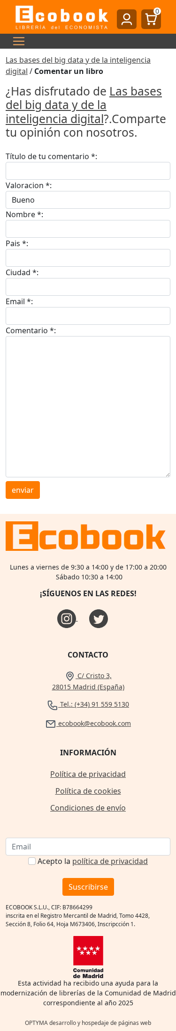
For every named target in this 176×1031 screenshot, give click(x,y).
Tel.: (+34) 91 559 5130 (93, 704)
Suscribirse (88, 887)
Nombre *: (24, 214)
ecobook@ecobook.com (93, 723)
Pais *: (17, 243)
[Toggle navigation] (16, 41)
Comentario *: (31, 330)
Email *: (19, 301)
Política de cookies (88, 791)
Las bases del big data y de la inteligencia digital (84, 104)
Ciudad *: (22, 272)
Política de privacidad (88, 774)
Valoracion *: (29, 185)
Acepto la (93, 861)
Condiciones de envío (88, 808)
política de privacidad (110, 861)
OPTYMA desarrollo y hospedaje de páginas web (88, 1023)
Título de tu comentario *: (51, 156)
